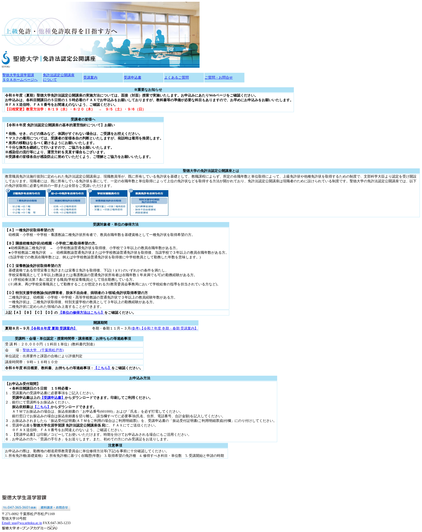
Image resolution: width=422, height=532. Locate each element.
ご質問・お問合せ (219, 77)
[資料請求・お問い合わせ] (54, 510)
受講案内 (90, 77)
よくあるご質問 (176, 77)
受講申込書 (132, 77)
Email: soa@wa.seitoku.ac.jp (22, 523)
